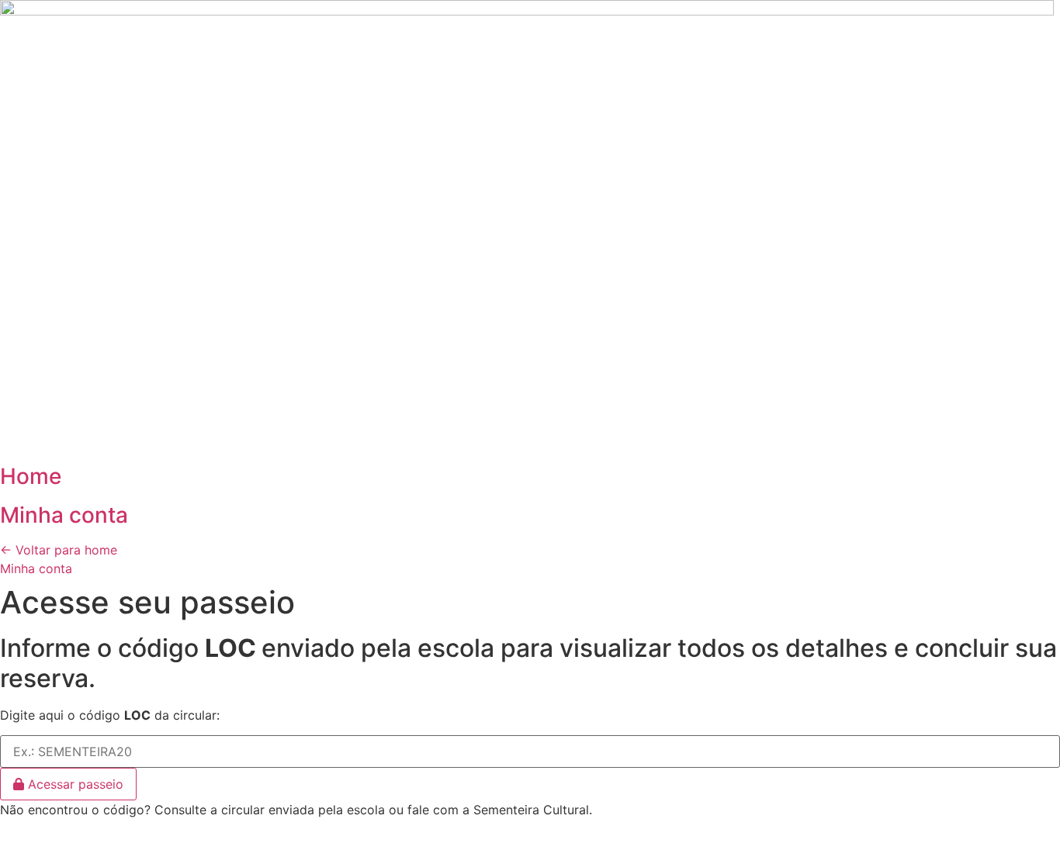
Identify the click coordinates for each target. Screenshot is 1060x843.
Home (30, 476)
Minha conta (64, 515)
